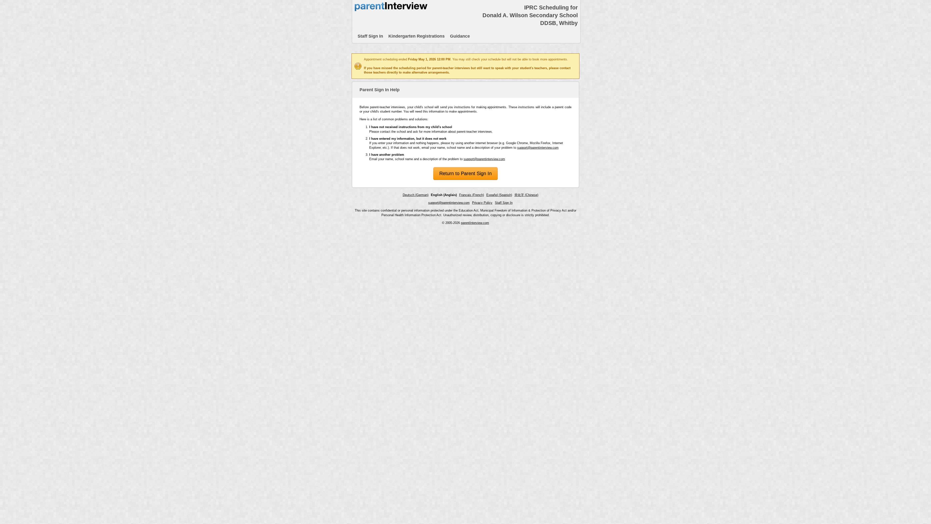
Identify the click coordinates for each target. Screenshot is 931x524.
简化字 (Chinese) (526, 195)
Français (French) (471, 195)
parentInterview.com (475, 223)
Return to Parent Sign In (465, 173)
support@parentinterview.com (538, 147)
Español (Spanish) (499, 195)
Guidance (460, 36)
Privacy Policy (482, 203)
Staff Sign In (370, 36)
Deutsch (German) (415, 195)
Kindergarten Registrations (416, 36)
